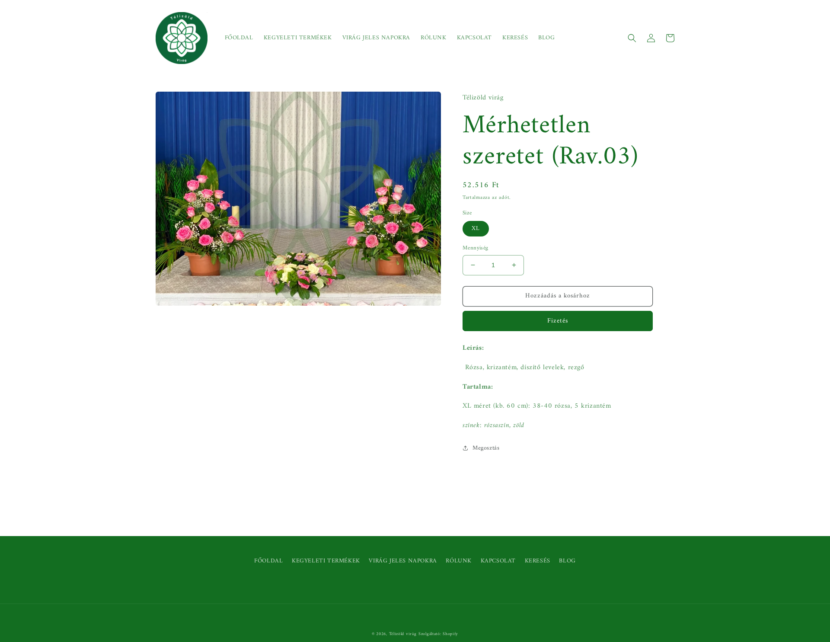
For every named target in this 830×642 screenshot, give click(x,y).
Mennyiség (475, 248)
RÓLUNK (459, 561)
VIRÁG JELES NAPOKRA (403, 561)
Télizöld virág (403, 634)
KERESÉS (537, 561)
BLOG (567, 561)
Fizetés (557, 321)
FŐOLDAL (268, 561)
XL (476, 228)
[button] (632, 38)
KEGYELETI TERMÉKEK (326, 561)
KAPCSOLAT (498, 561)
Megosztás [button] (485, 448)
